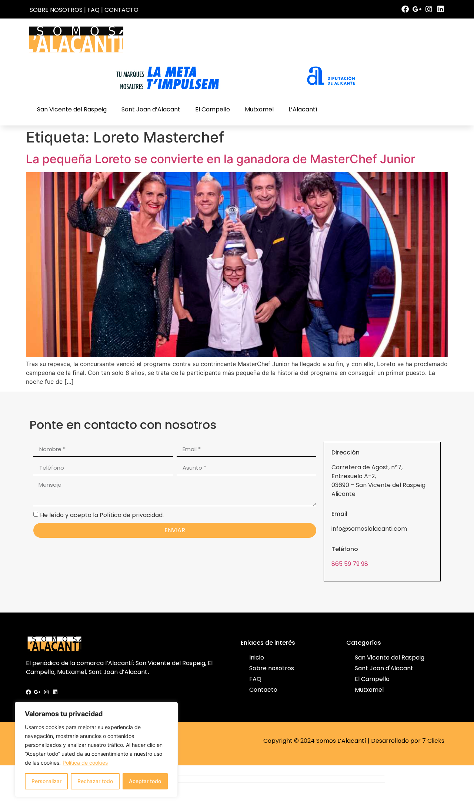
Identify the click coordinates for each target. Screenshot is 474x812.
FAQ (93, 10)
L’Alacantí (302, 109)
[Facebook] (405, 9)
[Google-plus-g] (417, 9)
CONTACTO (121, 10)
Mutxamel (259, 109)
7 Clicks (433, 740)
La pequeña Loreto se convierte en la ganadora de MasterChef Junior (220, 159)
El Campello (212, 109)
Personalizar (46, 781)
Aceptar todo (145, 781)
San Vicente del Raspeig (72, 109)
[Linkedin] (440, 9)
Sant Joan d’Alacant (150, 109)
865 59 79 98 (349, 564)
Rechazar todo (95, 781)
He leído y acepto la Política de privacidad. (102, 514)
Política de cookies (85, 762)
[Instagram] (429, 9)
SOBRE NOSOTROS (56, 10)
